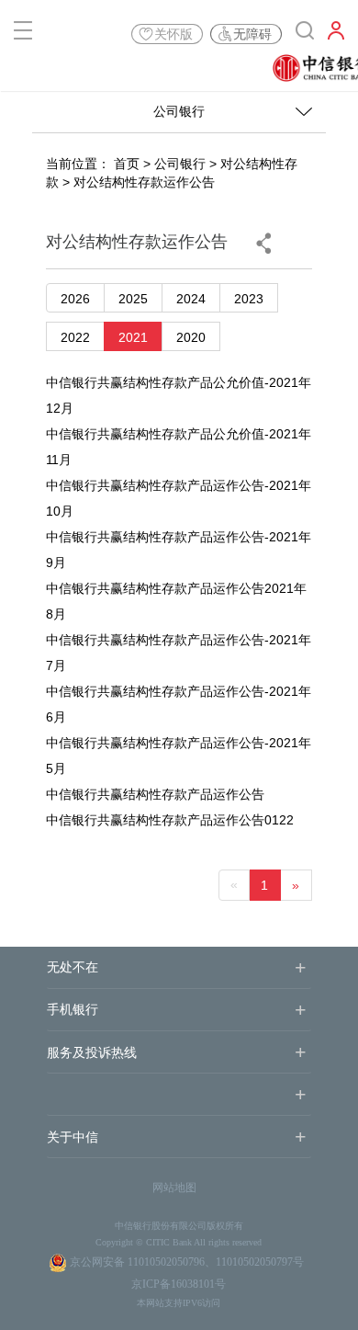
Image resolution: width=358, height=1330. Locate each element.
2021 (133, 337)
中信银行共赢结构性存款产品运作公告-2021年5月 (178, 755)
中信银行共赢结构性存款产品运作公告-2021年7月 (178, 652)
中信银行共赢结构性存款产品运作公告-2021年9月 (178, 549)
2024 (191, 298)
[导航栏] (23, 34)
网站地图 (174, 1187)
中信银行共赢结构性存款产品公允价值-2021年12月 (178, 395)
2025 (133, 298)
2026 (75, 298)
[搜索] (305, 34)
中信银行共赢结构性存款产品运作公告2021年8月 (176, 601)
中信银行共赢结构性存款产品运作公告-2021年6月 (178, 704)
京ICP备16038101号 (178, 1284)
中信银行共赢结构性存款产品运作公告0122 (170, 820)
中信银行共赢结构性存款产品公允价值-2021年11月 (178, 446)
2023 (248, 298)
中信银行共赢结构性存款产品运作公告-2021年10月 (178, 498)
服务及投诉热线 (92, 1053)
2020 (191, 337)
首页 (127, 163)
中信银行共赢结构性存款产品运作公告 (155, 794)
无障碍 (252, 34)
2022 (75, 337)
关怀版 (173, 34)
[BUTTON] (336, 34)
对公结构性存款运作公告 (144, 182)
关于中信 (72, 1137)
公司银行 (180, 163)
